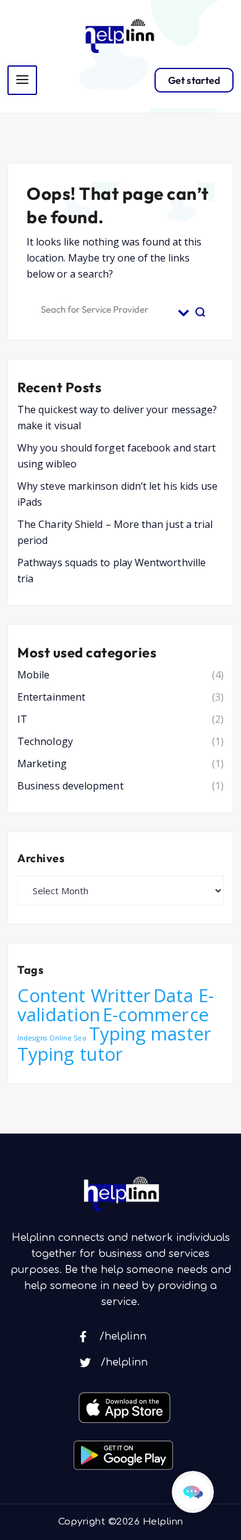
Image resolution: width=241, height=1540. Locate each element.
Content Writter (84, 995)
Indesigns (32, 1038)
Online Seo (68, 1038)
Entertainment (51, 697)
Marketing (42, 763)
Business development (70, 786)
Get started (194, 80)
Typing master (150, 1033)
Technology (45, 741)
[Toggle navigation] (22, 80)
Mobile (33, 674)
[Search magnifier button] (200, 307)
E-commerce (156, 1014)
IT (22, 719)
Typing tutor (70, 1054)
